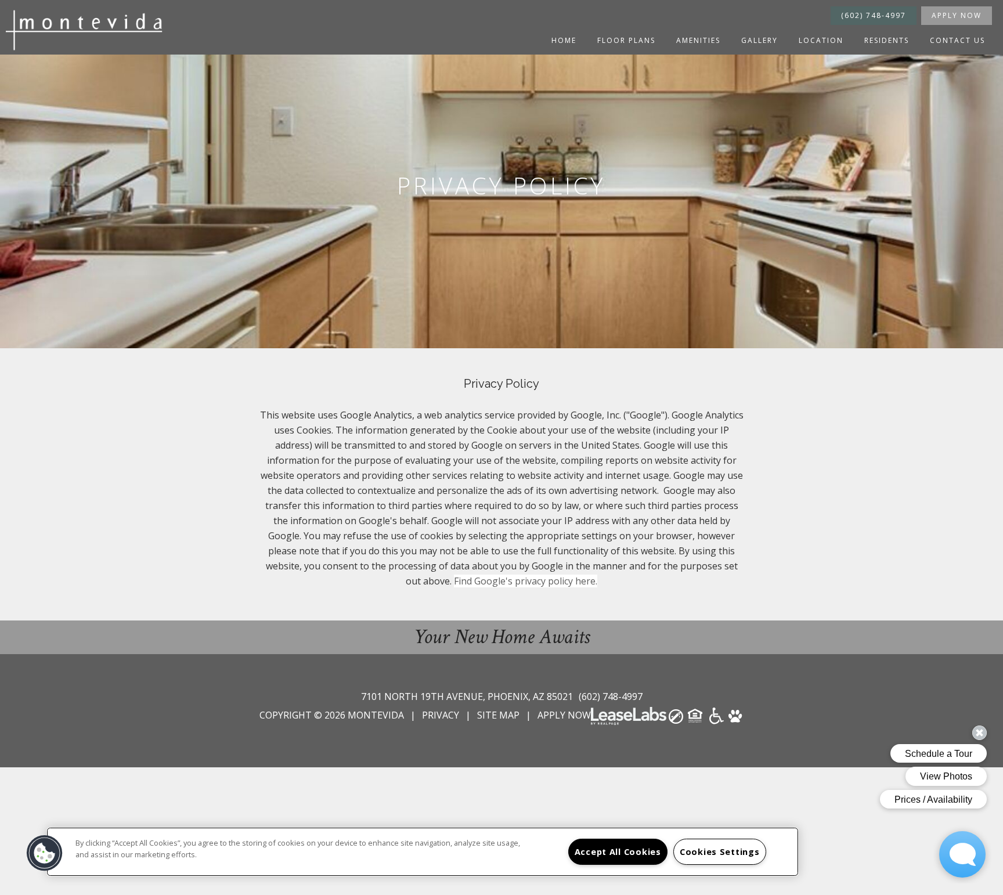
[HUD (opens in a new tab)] (696, 719)
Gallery (759, 40)
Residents (886, 40)
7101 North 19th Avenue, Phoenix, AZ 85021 (468, 696)
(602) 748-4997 (873, 15)
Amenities (698, 40)
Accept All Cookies (618, 851)
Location (821, 40)
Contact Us (957, 40)
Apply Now (957, 15)
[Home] (87, 30)
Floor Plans (626, 40)
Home (563, 40)
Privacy (440, 715)
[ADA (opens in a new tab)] (716, 720)
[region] (422, 851)
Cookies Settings (720, 851)
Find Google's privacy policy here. (525, 581)
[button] (44, 853)
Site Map (498, 715)
